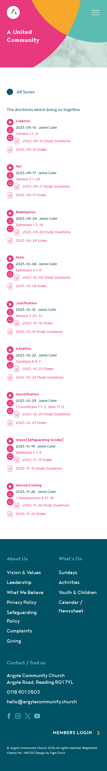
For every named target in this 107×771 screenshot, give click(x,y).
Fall (19, 166)
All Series (25, 92)
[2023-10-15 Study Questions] (43, 331)
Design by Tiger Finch (50, 753)
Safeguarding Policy (22, 617)
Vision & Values (24, 573)
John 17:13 (56, 407)
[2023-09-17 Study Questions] (46, 186)
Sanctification (27, 394)
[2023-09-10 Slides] (43, 149)
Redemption (26, 212)
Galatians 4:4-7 (28, 362)
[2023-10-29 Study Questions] (46, 414)
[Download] (10, 130)
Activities (69, 583)
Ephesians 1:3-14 (29, 225)
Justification (26, 303)
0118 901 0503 (23, 692)
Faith (20, 258)
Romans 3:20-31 (29, 316)
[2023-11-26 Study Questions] (46, 505)
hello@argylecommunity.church (42, 702)
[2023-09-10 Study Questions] (46, 141)
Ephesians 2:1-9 (28, 270)
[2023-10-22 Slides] (46, 368)
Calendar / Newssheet (71, 607)
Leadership (19, 583)
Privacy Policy (21, 602)
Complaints (19, 631)
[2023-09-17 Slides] (43, 195)
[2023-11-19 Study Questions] (43, 468)
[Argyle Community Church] (13, 12)
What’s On (70, 559)
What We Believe (25, 593)
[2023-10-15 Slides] (46, 323)
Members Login (73, 732)
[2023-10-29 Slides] (43, 423)
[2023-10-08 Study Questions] (46, 277)
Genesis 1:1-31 (27, 134)
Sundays (68, 573)
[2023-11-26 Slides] (43, 514)
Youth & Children (78, 593)
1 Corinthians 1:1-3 (31, 407)
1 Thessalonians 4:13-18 (35, 498)
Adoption (23, 349)
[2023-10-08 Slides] (43, 286)
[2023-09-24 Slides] (43, 240)
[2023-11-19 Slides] (46, 460)
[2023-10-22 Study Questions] (43, 377)
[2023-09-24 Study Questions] (46, 232)
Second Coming (28, 485)
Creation (23, 121)
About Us (17, 559)
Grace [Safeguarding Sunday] (40, 440)
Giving (14, 641)
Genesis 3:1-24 (28, 179)
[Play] (10, 122)
